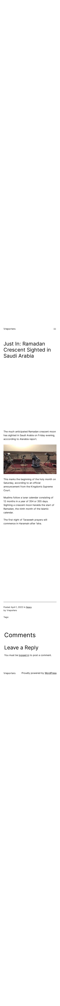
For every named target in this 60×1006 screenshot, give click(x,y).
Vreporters (9, 328)
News (29, 607)
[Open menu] (55, 329)
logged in (24, 655)
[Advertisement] (30, 29)
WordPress (51, 673)
